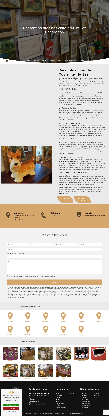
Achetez (44, 61)
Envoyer (56, 282)
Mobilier (84, 395)
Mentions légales (61, 414)
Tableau (84, 397)
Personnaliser (11, 412)
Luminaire (97, 393)
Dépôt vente (86, 405)
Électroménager (70, 61)
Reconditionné (86, 403)
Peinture (81, 61)
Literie (60, 61)
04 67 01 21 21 (54, 216)
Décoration (97, 395)
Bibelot (84, 393)
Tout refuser (11, 408)
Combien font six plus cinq (16, 253)
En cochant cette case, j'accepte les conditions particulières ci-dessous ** (33, 276)
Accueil (27, 61)
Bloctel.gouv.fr (81, 295)
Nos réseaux (91, 61)
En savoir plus (65, 199)
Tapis (95, 397)
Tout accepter (11, 405)
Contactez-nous (82, 199)
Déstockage (85, 401)
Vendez (52, 61)
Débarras (36, 61)
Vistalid (30, 414)
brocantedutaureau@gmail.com (95, 216)
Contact (100, 61)
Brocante (85, 399)
